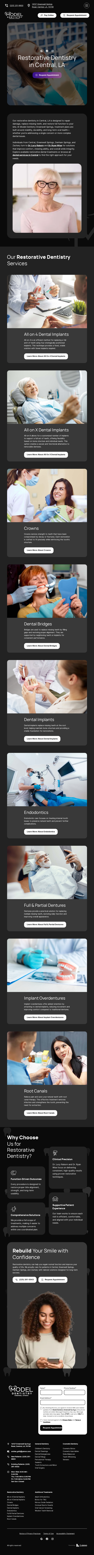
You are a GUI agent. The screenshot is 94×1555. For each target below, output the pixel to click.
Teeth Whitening (69, 1457)
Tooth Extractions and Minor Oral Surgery (46, 1466)
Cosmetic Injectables (71, 1451)
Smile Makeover (69, 1454)
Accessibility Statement (65, 1534)
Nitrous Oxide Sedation (44, 1502)
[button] (86, 5)
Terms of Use (48, 1534)
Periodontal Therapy (43, 1460)
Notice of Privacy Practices (30, 1534)
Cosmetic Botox (69, 1448)
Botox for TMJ (40, 1500)
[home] (14, 15)
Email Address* (45, 1398)
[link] (41, 51)
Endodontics (12, 1511)
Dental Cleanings (41, 1451)
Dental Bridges (12, 1505)
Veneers (66, 1460)
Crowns (10, 1502)
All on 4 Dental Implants (16, 1497)
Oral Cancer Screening (43, 1508)
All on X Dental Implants (16, 1500)
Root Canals (11, 1519)
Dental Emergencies (42, 1454)
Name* (42, 1388)
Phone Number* (70, 1388)
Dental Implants (13, 1508)
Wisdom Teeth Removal (44, 1511)
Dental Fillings (40, 1457)
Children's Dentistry (42, 1448)
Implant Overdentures (15, 1516)
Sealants (38, 1462)
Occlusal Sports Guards (44, 1505)
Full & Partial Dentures (15, 1513)
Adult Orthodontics (42, 1497)
